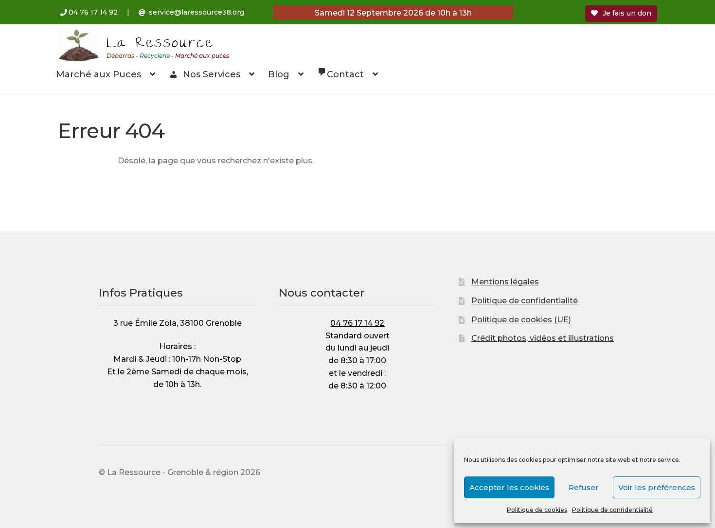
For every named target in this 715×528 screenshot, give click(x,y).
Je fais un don (627, 13)
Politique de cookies (537, 509)
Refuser (584, 487)
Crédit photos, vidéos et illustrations (542, 338)
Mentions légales (505, 281)
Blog (278, 74)
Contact (345, 74)
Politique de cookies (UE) (521, 319)
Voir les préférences (656, 487)
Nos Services (211, 74)
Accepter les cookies (509, 487)
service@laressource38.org (196, 12)
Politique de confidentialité (612, 509)
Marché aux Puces (98, 74)
